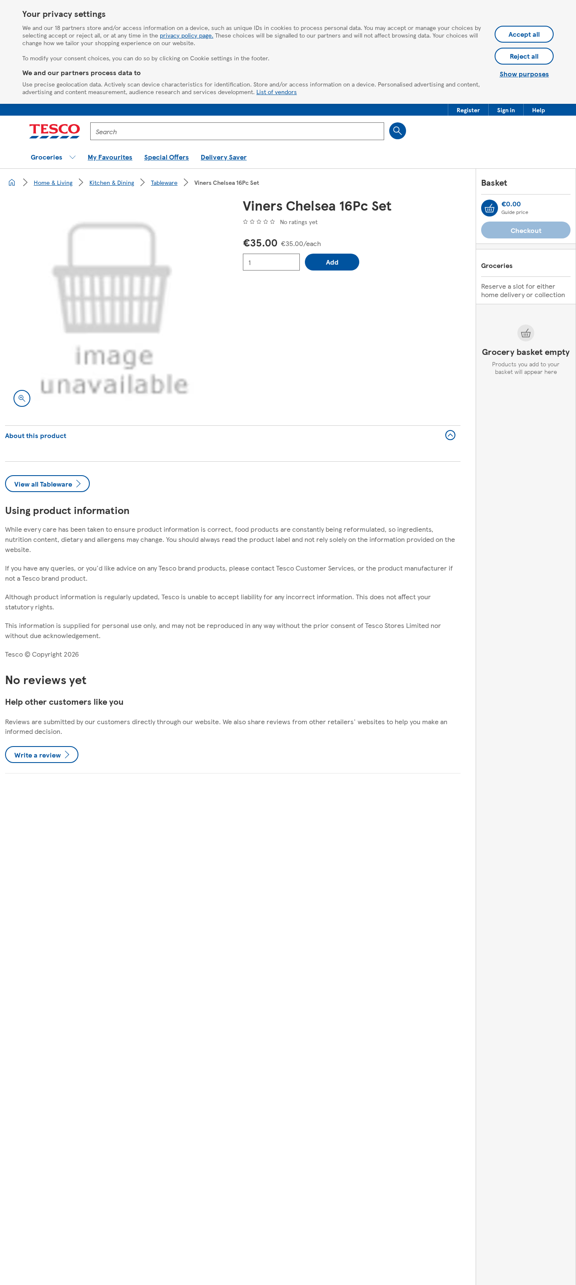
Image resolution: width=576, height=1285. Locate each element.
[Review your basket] (489, 208)
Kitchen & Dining (111, 182)
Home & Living (53, 182)
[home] (12, 182)
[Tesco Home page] (54, 131)
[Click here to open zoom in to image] (21, 398)
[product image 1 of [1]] (114, 306)
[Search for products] (397, 130)
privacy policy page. (186, 35)
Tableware (164, 182)
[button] (468, 110)
